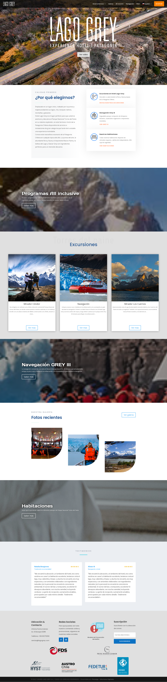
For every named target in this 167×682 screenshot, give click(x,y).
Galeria (110, 4)
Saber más (29, 376)
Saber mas (29, 205)
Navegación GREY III (46, 364)
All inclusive (119, 4)
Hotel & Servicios (98, 4)
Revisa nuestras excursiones (112, 103)
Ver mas (32, 327)
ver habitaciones (107, 146)
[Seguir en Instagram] (66, 640)
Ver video (83, 54)
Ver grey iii (104, 124)
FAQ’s (138, 4)
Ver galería (129, 415)
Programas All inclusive (50, 193)
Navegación (130, 4)
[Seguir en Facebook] (61, 640)
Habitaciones (37, 506)
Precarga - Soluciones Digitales (103, 679)
